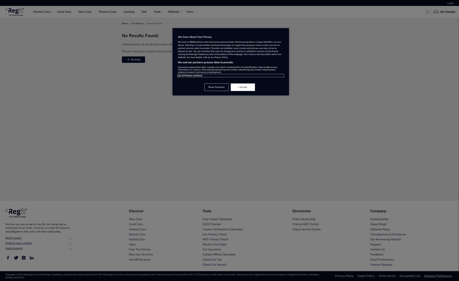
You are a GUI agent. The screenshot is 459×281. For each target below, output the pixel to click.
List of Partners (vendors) (190, 75)
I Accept (243, 87)
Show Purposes (216, 87)
